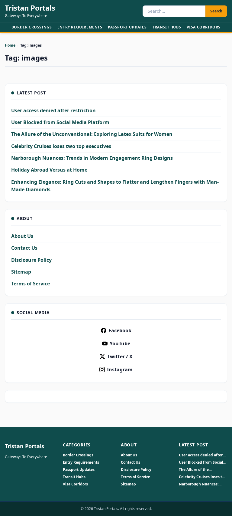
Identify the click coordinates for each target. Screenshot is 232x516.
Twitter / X (120, 356)
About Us (22, 236)
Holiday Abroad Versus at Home (49, 169)
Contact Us (24, 248)
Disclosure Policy (31, 260)
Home (10, 45)
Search (216, 11)
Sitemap (21, 271)
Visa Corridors (204, 27)
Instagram (120, 369)
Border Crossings (31, 27)
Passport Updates (127, 27)
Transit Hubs (166, 27)
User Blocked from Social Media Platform (60, 122)
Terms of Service (30, 283)
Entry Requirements (79, 27)
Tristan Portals (30, 8)
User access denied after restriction (53, 110)
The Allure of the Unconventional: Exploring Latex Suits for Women (91, 134)
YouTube (120, 343)
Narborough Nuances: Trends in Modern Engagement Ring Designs (92, 158)
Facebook (119, 330)
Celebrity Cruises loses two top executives (61, 146)
